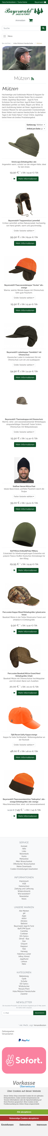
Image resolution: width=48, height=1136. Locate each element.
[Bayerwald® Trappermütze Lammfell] (24, 204)
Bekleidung (24, 976)
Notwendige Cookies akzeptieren (24, 1118)
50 (35, 129)
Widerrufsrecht (24, 891)
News (24, 899)
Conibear (24, 934)
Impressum (24, 881)
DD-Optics (24, 936)
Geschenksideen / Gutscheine (14, 2)
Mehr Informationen (27, 179)
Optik (24, 979)
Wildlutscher (24, 986)
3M (24, 913)
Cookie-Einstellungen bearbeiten (24, 869)
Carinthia (24, 931)
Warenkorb (24, 854)
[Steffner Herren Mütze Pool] (24, 470)
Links (24, 851)
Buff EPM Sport (24, 929)
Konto (24, 856)
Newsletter (24, 896)
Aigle (24, 916)
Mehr (24, 964)
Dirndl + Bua (24, 939)
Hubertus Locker (24, 954)
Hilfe (24, 849)
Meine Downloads (24, 866)
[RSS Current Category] (32, 79)
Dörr (24, 941)
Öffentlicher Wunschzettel (24, 864)
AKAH (24, 918)
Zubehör (24, 994)
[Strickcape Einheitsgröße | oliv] (24, 146)
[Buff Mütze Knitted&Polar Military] (24, 535)
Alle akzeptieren (24, 1112)
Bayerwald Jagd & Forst (24, 926)
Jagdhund (24, 959)
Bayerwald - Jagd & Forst (27, 100)
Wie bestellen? (24, 894)
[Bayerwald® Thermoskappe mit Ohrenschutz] (24, 403)
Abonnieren (39, 1013)
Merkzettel (24, 859)
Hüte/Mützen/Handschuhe (24, 991)
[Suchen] (43, 28)
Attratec (24, 921)
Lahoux (24, 961)
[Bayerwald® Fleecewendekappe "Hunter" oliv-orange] (24, 269)
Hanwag (24, 951)
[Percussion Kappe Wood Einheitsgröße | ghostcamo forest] (24, 596)
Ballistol (24, 923)
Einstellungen (7, 1124)
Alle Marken (24, 911)
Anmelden (20, 20)
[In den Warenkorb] (14, 178)
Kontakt (24, 846)
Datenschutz (24, 886)
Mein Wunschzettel (24, 861)
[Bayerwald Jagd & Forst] (24, 11)
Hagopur (24, 946)
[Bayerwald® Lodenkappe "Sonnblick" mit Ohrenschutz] (24, 336)
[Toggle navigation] (4, 36)
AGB (24, 884)
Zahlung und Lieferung (24, 889)
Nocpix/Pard (24, 989)
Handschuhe (29, 112)
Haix (24, 949)
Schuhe (24, 981)
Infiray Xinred (24, 956)
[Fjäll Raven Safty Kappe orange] (24, 718)
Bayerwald (39, 2)
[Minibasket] (30, 20)
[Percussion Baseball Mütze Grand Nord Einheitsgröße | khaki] (24, 657)
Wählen (35, 125)
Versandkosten (40, 1025)
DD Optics (24, 984)
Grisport (24, 944)
